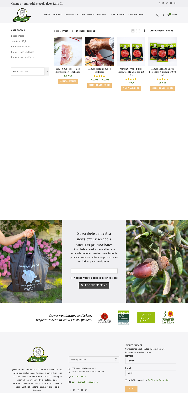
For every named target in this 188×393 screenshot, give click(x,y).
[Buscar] (163, 15)
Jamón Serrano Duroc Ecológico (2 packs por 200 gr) (131, 72)
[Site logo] (21, 15)
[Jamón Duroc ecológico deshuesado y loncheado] (68, 51)
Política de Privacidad (158, 380)
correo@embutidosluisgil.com (85, 382)
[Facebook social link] (159, 3)
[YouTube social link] (171, 3)
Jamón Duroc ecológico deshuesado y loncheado (67, 70)
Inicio (56, 31)
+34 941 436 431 (79, 377)
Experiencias (17, 36)
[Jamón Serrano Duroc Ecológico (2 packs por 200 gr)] (131, 51)
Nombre (129, 356)
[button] (68, 81)
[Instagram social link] (167, 3)
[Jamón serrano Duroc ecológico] (99, 51)
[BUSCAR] (116, 359)
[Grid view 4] (143, 31)
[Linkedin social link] (175, 3)
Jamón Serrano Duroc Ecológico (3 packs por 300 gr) (162, 72)
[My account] (157, 15)
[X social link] (163, 3)
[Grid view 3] (138, 31)
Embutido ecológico (21, 46)
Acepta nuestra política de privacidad (96, 278)
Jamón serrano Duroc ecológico (99, 70)
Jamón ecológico (19, 41)
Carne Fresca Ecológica (22, 52)
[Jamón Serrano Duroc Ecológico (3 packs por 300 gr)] (162, 51)
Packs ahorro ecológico (22, 57)
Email (128, 368)
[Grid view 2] (133, 31)
